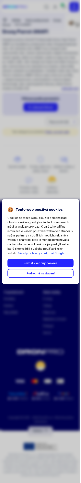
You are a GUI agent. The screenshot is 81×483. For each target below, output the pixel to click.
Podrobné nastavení (41, 273)
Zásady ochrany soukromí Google (40, 253)
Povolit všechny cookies (40, 263)
